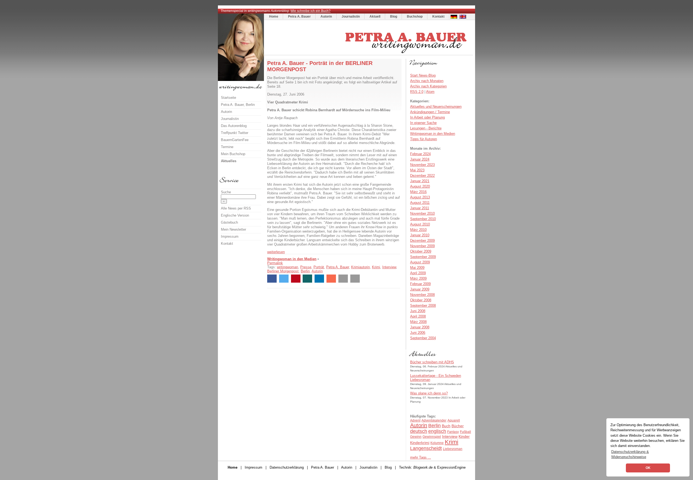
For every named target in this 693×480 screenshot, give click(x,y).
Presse (305, 267)
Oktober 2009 (420, 251)
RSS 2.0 (416, 92)
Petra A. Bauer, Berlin (238, 105)
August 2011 (420, 203)
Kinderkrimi (419, 442)
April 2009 (418, 273)
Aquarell (453, 420)
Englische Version (235, 215)
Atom (430, 92)
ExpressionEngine (451, 467)
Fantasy (453, 432)
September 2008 (423, 305)
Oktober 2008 (420, 300)
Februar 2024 (420, 154)
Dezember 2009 (422, 241)
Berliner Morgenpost (283, 271)
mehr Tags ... (420, 457)
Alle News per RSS (236, 208)
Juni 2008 (417, 311)
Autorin (326, 16)
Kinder (464, 436)
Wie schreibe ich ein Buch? (310, 10)
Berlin (305, 271)
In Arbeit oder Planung (427, 117)
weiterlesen (276, 252)
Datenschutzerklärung (287, 467)
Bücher (458, 426)
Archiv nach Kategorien (428, 86)
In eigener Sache (423, 123)
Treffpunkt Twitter (234, 133)
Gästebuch (229, 222)
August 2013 (420, 197)
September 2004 (423, 338)
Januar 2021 (419, 181)
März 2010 (418, 230)
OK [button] (648, 467)
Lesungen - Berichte (426, 128)
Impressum (229, 236)
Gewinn (415, 437)
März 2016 (418, 192)
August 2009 (420, 262)
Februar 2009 (420, 284)
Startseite (228, 98)
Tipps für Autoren (423, 139)
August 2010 (420, 224)
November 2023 (422, 165)
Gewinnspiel (432, 437)
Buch (446, 426)
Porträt (318, 267)
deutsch (418, 431)
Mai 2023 (417, 170)
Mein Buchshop (233, 154)
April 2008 (418, 316)
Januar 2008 (419, 327)
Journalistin (351, 16)
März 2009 (418, 278)
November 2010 (422, 213)
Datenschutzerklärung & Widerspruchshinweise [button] (630, 454)
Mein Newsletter (233, 229)
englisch (437, 431)
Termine (227, 147)
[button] (272, 279)
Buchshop (415, 16)
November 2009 (422, 246)
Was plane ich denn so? (429, 393)
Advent (415, 420)
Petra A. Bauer (299, 16)
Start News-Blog (423, 75)
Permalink (275, 263)
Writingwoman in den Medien (291, 259)
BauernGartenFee (235, 140)
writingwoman (287, 267)
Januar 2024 (419, 159)
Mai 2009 (417, 268)
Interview (389, 267)
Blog (393, 16)
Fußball (465, 432)
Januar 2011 (419, 208)
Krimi (376, 267)
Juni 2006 (417, 333)
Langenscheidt (426, 448)
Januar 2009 (419, 289)
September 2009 (423, 257)
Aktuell (375, 16)
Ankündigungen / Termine (430, 112)
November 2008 (422, 295)
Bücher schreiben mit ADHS (432, 362)
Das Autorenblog (234, 126)
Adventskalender (433, 420)
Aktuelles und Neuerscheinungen (436, 107)
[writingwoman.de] (369, 54)
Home (273, 16)
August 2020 (420, 186)
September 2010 (423, 219)
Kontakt (438, 16)
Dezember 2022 (422, 176)
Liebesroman (452, 449)
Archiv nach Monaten (426, 81)
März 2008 (418, 322)
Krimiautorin (360, 267)
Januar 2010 (419, 235)
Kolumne (437, 443)
